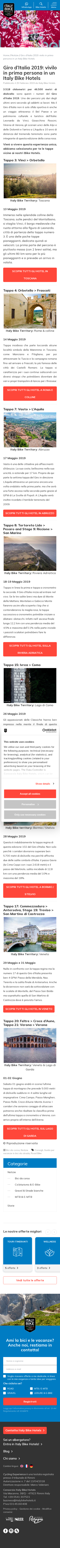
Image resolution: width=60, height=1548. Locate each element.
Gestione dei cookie (30, 1508)
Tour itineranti (17, 1241)
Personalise (28, 804)
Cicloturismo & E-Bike (27, 1184)
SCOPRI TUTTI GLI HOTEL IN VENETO (28, 1008)
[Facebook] (5, 1531)
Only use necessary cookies (30, 814)
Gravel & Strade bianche (29, 1190)
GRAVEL (11, 1393)
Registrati (30, 1401)
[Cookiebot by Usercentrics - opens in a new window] (42, 730)
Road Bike (36, 1153)
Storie (11, 1205)
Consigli (39, 1150)
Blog (6, 1451)
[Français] (26, 1466)
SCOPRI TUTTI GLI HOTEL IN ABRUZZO (29, 513)
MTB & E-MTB (23, 1196)
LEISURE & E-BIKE (43, 1393)
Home (6, 55)
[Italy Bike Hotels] (8, 10)
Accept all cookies (30, 793)
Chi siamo (10, 1458)
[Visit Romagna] (36, 1519)
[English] (21, 1466)
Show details (43, 783)
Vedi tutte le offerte (30, 1280)
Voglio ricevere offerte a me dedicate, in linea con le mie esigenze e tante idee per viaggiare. (31, 1377)
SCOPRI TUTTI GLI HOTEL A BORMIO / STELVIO (30, 890)
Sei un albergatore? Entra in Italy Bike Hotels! (21, 1442)
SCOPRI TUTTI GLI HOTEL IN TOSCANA (30, 275)
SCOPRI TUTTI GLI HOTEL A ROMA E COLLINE (30, 393)
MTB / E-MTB (41, 1388)
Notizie (15, 55)
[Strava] (16, 1531)
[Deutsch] (31, 1466)
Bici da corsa (13, 1150)
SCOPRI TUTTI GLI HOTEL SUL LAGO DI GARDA (30, 1132)
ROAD (10, 1388)
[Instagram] (11, 1531)
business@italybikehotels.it (19, 1500)
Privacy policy (10, 1508)
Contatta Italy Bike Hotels (23, 1430)
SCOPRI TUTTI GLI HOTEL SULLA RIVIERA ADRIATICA (30, 649)
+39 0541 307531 (19, 1496)
